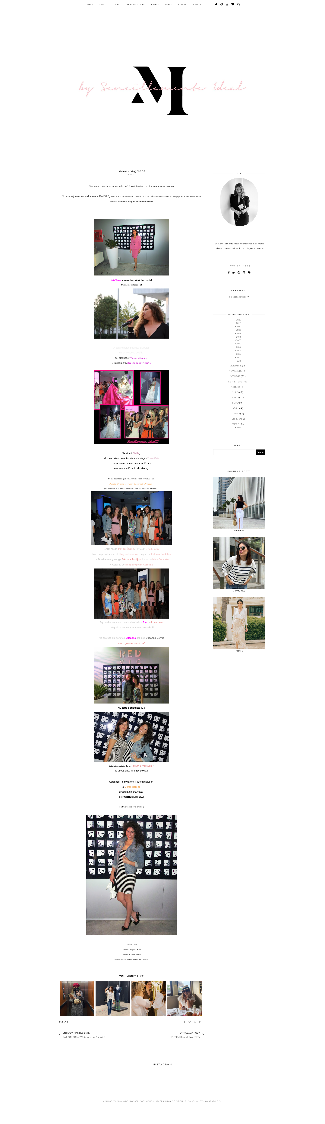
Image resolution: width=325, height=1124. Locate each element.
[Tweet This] (190, 1022)
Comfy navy (239, 590)
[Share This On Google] (201, 1022)
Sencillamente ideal (172, 1101)
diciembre (235, 365)
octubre (235, 376)
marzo (236, 413)
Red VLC (104, 196)
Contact (183, 5)
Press (168, 5)
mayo (235, 402)
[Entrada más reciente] (107, 1034)
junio (235, 397)
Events (155, 5)
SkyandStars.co (212, 1101)
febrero (236, 418)
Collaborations (135, 5)
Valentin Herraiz (138, 357)
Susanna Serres (155, 637)
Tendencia (239, 530)
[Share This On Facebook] (184, 1022)
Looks (116, 5)
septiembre (235, 381)
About (102, 5)
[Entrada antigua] (169, 1034)
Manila (239, 650)
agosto (236, 387)
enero (236, 424)
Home (90, 5)
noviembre (236, 371)
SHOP (196, 5)
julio (235, 392)
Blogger (134, 1101)
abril (235, 408)
